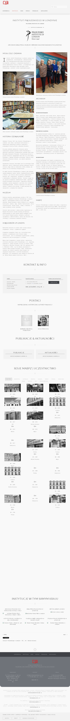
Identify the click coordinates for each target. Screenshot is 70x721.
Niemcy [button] (47, 379)
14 (33, 532)
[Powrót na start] (6, 2)
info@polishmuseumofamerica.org (35, 675)
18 (10, 512)
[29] (35, 454)
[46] (35, 387)
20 (33, 498)
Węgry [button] (23, 381)
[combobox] (59, 6)
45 (55, 394)
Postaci (37, 654)
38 (33, 422)
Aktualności (44, 10)
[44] (12, 401)
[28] (57, 454)
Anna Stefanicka (43, 329)
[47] (12, 387)
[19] (57, 498)
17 (33, 519)
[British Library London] (57, 612)
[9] (12, 551)
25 (55, 470)
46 (33, 394)
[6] (12, 568)
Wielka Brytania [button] (44, 381)
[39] (12, 415)
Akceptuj (7, 718)
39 (10, 422)
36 (10, 429)
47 (10, 394)
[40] (57, 401)
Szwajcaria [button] (61, 379)
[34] (57, 429)
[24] (12, 481)
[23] (35, 481)
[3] (24, 582)
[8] (35, 554)
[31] (57, 443)
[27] (12, 471)
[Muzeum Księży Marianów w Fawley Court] (35, 623)
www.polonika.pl (34, 707)
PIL (23, 640)
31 (55, 449)
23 (33, 484)
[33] (12, 440)
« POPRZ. (5, 634)
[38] (35, 415)
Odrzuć (16, 718)
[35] (35, 426)
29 (33, 457)
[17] (35, 512)
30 (10, 463)
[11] (35, 537)
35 (33, 429)
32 (33, 449)
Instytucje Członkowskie (36, 27)
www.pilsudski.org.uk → (35, 287)
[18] (12, 509)
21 (10, 505)
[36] (12, 426)
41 (33, 408)
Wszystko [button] (8, 379)
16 (55, 512)
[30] (12, 457)
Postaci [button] (28, 10)
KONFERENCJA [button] (6, 10)
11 (33, 540)
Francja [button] (33, 379)
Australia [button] (25, 379)
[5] (35, 564)
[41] (35, 401)
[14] (35, 526)
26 (33, 470)
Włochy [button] (30, 381)
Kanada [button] (40, 379)
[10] (57, 540)
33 (10, 443)
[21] (12, 498)
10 (55, 546)
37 (55, 415)
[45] (57, 387)
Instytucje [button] (15, 10)
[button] (35, 649)
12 (10, 546)
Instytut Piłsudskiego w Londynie (17, 356)
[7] (57, 551)
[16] (57, 509)
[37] (57, 412)
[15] (12, 526)
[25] (57, 467)
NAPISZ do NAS (54, 282)
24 (10, 484)
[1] (46, 578)
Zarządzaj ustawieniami (28, 718)
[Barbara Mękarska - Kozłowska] (26, 320)
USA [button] (36, 381)
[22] (57, 484)
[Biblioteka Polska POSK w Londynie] (35, 613)
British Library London (57, 609)
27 (10, 477)
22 (55, 491)
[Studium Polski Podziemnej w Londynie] (57, 623)
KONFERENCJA (17, 654)
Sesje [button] (22, 10)
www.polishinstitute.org (34, 692)
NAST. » (65, 634)
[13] (57, 523)
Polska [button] (53, 379)
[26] (35, 467)
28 (55, 457)
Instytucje (26, 654)
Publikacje (35, 10)
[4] (57, 564)
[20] (35, 495)
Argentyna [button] (17, 379)
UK (25, 640)
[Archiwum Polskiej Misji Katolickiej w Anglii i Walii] (13, 614)
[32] (35, 443)
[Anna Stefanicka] (43, 320)
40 (55, 408)
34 (55, 435)
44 (10, 408)
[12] (12, 540)
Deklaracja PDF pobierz (34, 711)
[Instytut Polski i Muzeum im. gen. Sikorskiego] (13, 623)
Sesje (32, 654)
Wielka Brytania (32, 640)
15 (10, 532)
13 (55, 526)
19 (55, 505)
